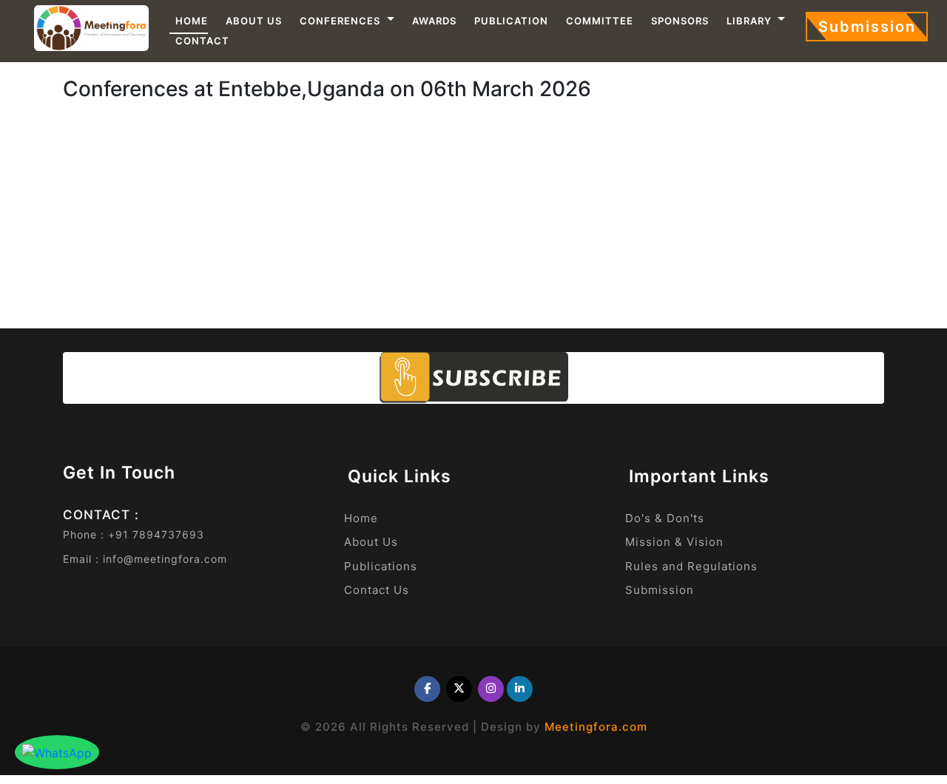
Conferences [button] (341, 21)
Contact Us (376, 590)
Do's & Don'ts (664, 518)
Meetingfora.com (596, 727)
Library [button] (751, 21)
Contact (202, 41)
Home (191, 21)
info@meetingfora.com (165, 558)
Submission (867, 27)
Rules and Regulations (691, 566)
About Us (254, 21)
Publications (380, 566)
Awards (434, 21)
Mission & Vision (674, 542)
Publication (511, 21)
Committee (599, 21)
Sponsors (680, 21)
